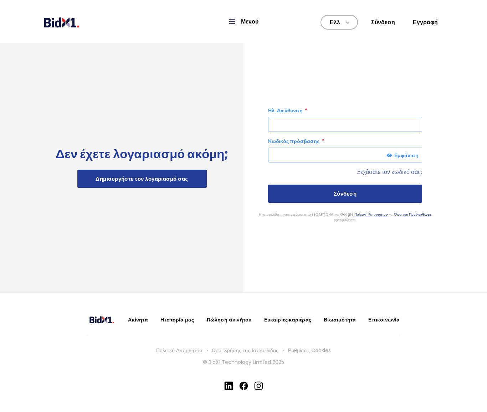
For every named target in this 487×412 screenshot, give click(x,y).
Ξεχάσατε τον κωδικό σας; (389, 172)
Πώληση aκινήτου (229, 319)
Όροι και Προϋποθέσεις (413, 214)
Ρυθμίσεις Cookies (309, 350)
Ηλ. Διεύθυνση (286, 110)
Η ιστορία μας (177, 319)
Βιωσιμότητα (340, 319)
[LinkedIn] (229, 386)
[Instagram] (258, 386)
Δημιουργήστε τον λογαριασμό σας (142, 178)
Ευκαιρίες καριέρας (288, 319)
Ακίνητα (138, 319)
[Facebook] (243, 386)
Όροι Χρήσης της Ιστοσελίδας (245, 350)
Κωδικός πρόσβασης (294, 141)
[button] (243, 21)
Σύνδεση (383, 22)
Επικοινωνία (384, 319)
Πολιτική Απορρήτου (371, 214)
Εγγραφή (425, 22)
